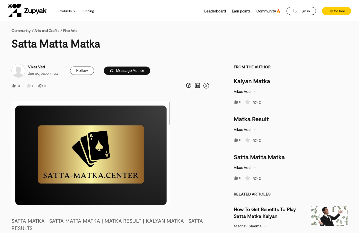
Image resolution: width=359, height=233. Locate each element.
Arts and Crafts (46, 30)
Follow (82, 70)
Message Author (129, 70)
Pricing (89, 11)
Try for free (336, 11)
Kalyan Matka (252, 80)
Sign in (304, 11)
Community (22, 30)
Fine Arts (70, 30)
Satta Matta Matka (259, 156)
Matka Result (251, 118)
